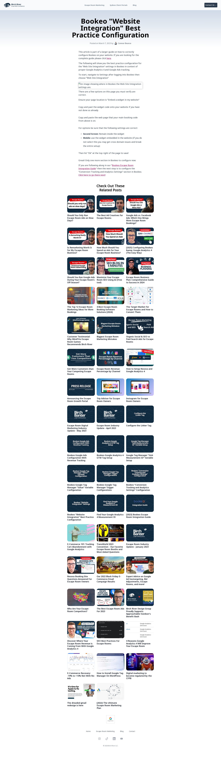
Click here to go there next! (92, 175)
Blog (134, 5)
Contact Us (210, 5)
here (109, 58)
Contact (132, 731)
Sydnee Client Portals (118, 5)
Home (88, 731)
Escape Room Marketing (94, 5)
